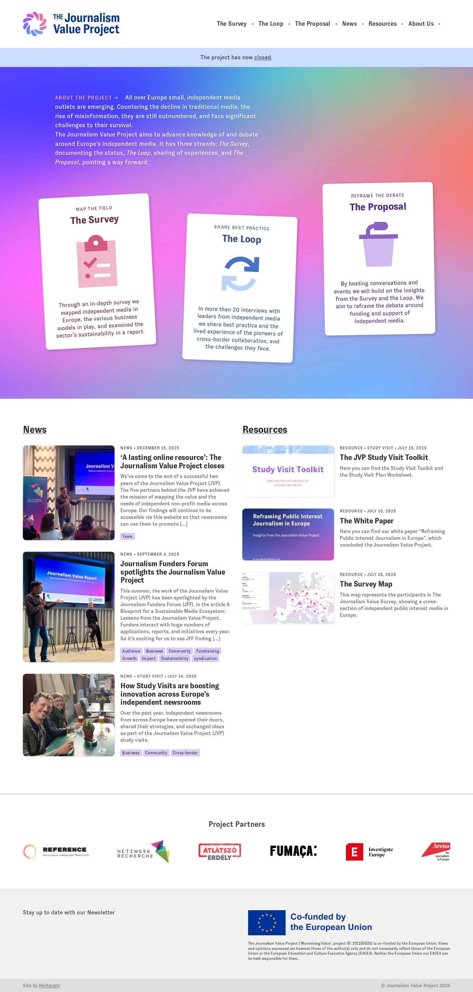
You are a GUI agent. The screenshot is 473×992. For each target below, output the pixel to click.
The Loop (271, 23)
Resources (383, 23)
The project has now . (236, 57)
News (350, 23)
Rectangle (49, 985)
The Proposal (313, 23)
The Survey (232, 23)
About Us (421, 23)
